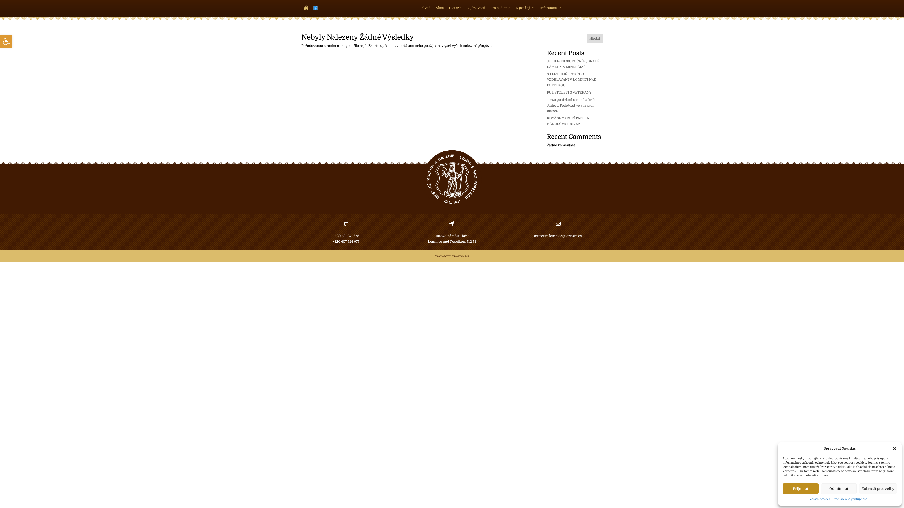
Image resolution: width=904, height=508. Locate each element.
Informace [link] (548, 8)
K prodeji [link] (523, 8)
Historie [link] (455, 8)
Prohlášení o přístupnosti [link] (850, 499)
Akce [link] (440, 8)
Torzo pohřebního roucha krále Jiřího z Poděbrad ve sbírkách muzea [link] (571, 105)
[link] (6, 41)
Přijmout (800, 489)
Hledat (594, 38)
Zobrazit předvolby (878, 489)
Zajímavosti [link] (476, 8)
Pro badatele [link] (500, 8)
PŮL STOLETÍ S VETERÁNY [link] (569, 92)
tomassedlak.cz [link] (460, 256)
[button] (894, 448)
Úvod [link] (426, 8)
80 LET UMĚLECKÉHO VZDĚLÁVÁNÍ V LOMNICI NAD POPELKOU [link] (572, 79)
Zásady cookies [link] (820, 499)
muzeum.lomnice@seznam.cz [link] (558, 236)
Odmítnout (838, 489)
